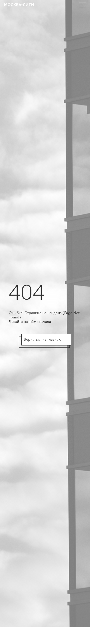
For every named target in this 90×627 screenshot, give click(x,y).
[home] (19, 4)
